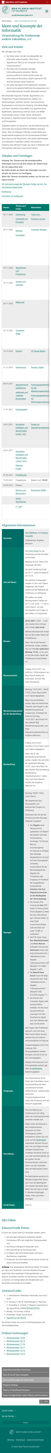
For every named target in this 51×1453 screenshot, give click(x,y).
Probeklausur (21, 475)
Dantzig (34, 367)
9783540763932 (32, 1308)
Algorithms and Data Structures (16, 1370)
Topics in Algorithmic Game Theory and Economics (25, 1395)
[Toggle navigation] (46, 11)
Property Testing (10, 1385)
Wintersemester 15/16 (16, 1351)
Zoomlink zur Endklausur (12, 196)
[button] (47, 2)
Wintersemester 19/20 (16, 1338)
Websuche (20, 302)
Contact (25, 1422)
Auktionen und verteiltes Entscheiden (22, 395)
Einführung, (20, 214)
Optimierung (21, 367)
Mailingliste (37, 1068)
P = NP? (19, 507)
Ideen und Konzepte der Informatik (18, 1380)
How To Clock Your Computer (16, 1375)
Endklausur (6, 192)
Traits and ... (36, 214)
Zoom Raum (33, 551)
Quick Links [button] (8, 1410)
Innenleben (20, 235)
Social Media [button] (8, 1416)
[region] (25, 361)
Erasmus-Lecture (38, 219)
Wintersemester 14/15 (16, 1354)
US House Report (38, 351)
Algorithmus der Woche (16, 1318)
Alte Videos (9, 1220)
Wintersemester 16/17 (16, 1347)
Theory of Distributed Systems (16, 1390)
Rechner (19, 231)
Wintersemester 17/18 (16, 1344)
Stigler (41, 367)
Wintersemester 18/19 (16, 1341)
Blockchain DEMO (38, 490)
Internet (19, 351)
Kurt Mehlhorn (31, 533)
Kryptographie (21, 409)
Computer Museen (38, 230)
